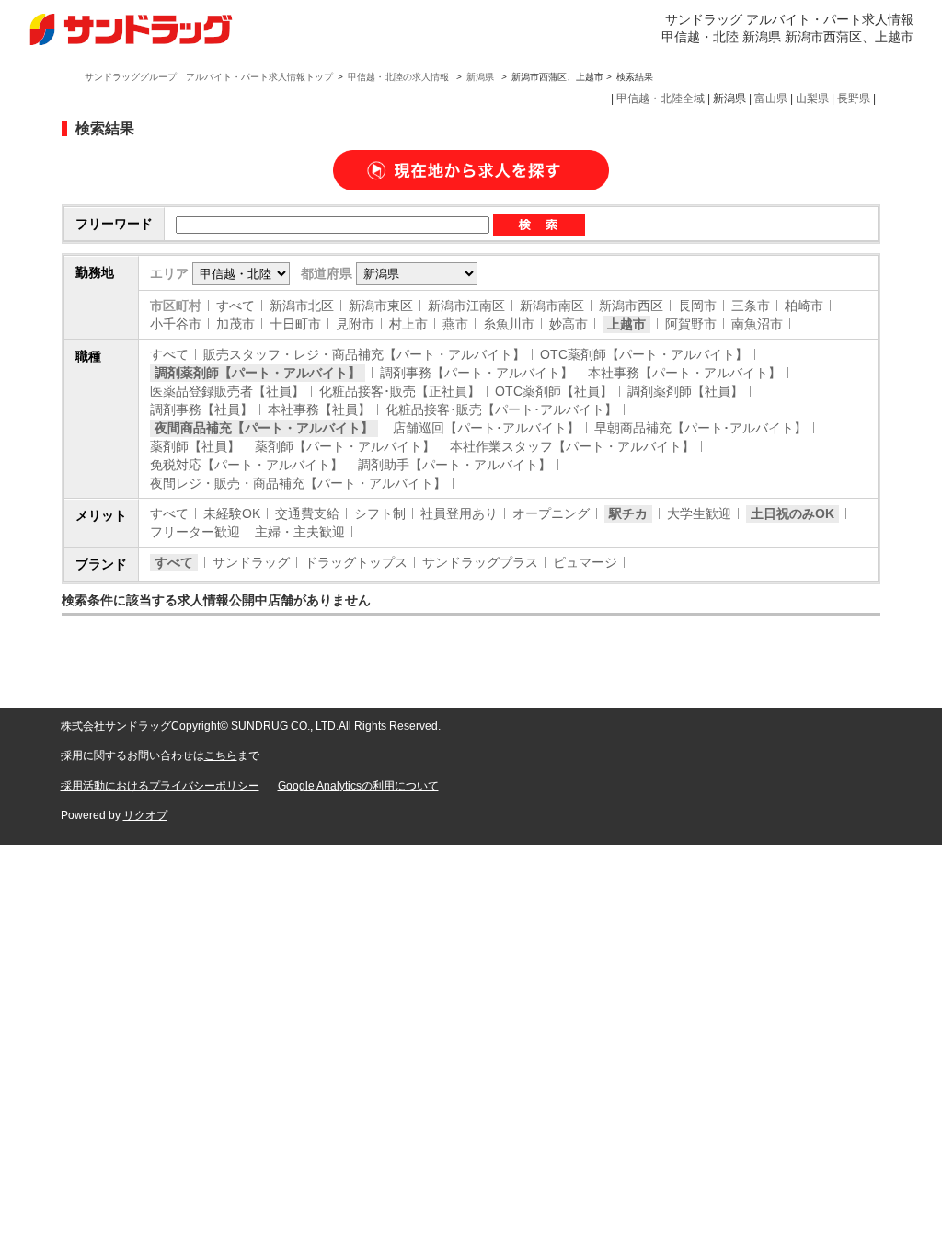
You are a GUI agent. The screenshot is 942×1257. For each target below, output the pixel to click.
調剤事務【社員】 (201, 409)
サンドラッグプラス (480, 562)
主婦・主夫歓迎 (300, 532)
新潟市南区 (552, 305)
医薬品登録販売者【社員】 (227, 391)
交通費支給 (307, 513)
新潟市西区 (631, 305)
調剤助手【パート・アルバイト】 (454, 464)
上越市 (626, 324)
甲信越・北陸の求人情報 (400, 77)
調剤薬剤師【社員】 (685, 391)
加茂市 (235, 324)
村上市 (408, 324)
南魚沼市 (757, 324)
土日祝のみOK (792, 513)
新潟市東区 (381, 305)
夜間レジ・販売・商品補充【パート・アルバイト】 (298, 483)
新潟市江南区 (466, 305)
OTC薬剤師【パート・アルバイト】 (644, 354)
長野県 (853, 98)
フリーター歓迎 (195, 532)
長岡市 (697, 305)
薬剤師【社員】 (195, 446)
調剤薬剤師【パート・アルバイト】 (258, 372)
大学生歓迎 (699, 513)
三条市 (750, 305)
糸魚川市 (508, 324)
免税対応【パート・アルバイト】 (246, 464)
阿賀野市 (691, 324)
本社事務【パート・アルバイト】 (684, 372)
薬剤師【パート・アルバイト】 (345, 446)
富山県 (770, 98)
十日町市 (295, 324)
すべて (235, 305)
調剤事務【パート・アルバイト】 (476, 372)
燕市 (455, 324)
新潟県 (480, 77)
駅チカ (628, 513)
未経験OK (231, 513)
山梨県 (812, 98)
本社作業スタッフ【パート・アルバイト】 (572, 446)
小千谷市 (175, 324)
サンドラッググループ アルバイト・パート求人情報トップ (209, 77)
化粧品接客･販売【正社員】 (399, 391)
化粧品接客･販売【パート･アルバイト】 (501, 409)
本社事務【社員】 (319, 409)
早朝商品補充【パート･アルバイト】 (700, 428)
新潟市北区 (302, 305)
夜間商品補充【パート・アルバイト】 (264, 428)
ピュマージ (585, 562)
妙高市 (568, 324)
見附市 (355, 324)
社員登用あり (459, 513)
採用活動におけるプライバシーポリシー (160, 785)
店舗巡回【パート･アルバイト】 (486, 428)
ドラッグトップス (356, 562)
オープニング (551, 513)
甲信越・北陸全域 (660, 98)
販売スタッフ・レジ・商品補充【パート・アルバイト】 (364, 354)
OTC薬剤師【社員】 (554, 391)
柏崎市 (804, 305)
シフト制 (380, 513)
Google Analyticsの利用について (358, 785)
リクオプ (145, 815)
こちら (220, 755)
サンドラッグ (251, 562)
